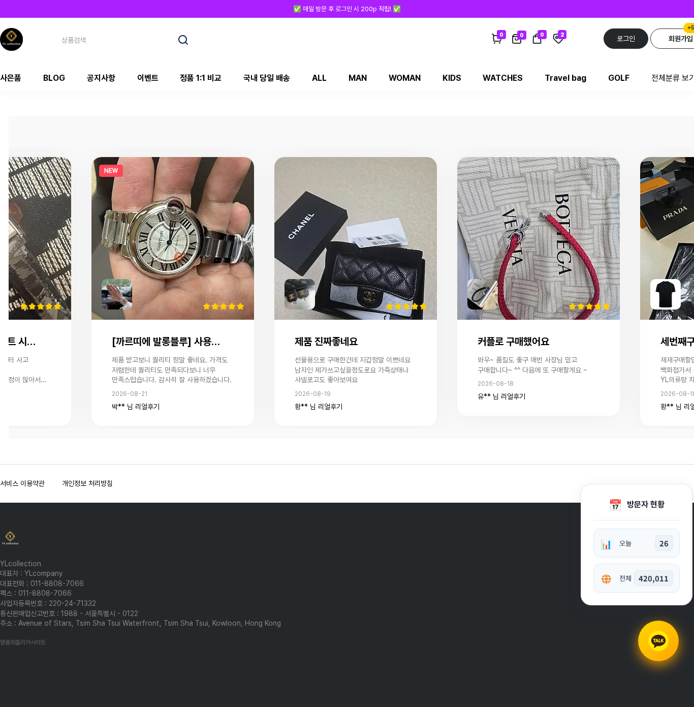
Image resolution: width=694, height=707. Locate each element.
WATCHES (503, 78)
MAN (358, 78)
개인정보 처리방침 (87, 483)
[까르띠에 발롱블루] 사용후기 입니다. (169, 341)
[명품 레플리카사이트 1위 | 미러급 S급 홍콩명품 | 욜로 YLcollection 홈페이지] (11, 39)
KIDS (452, 78)
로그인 (626, 39)
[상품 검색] (183, 40)
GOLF (618, 78)
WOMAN (405, 78)
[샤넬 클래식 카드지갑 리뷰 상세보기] (355, 238)
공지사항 (101, 78)
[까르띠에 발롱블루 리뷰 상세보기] (172, 238)
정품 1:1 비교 (201, 78)
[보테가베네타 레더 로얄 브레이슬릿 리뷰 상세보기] (538, 238)
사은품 (10, 78)
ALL (319, 78)
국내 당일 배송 (266, 78)
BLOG (54, 78)
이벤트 (148, 78)
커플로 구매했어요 (513, 341)
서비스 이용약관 (22, 483)
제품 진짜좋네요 (326, 341)
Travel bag (565, 78)
